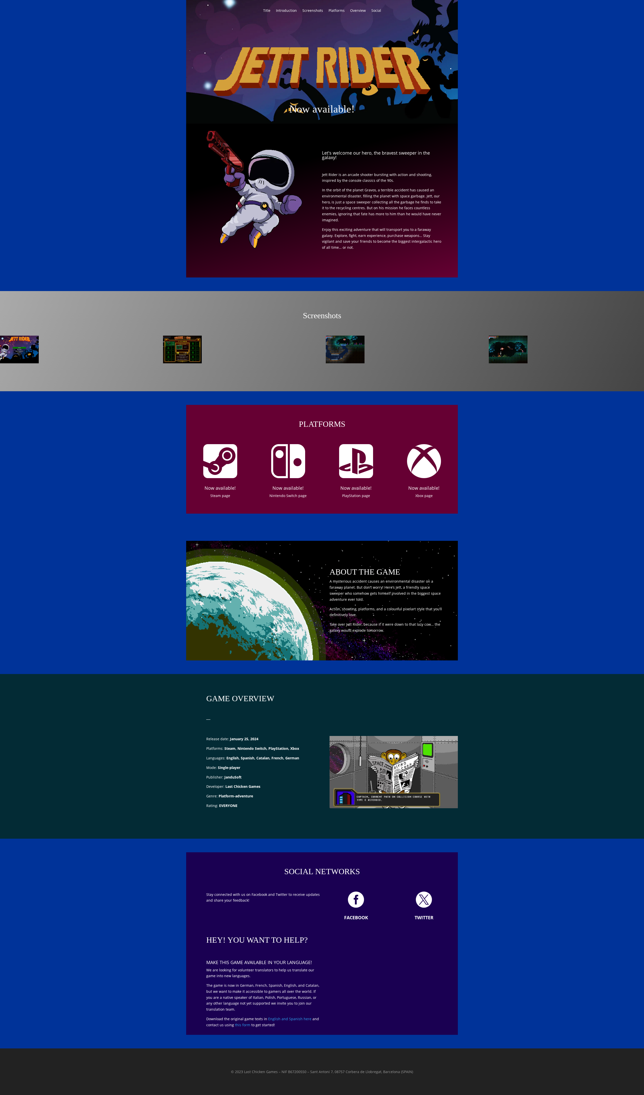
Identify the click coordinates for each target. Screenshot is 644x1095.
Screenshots (312, 11)
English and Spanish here (289, 1018)
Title (266, 11)
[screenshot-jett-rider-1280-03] (182, 362)
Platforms (337, 11)
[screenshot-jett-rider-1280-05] (508, 362)
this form (242, 1024)
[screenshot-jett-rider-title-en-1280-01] (19, 362)
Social (376, 11)
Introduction (286, 11)
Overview (358, 11)
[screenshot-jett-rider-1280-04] (345, 362)
